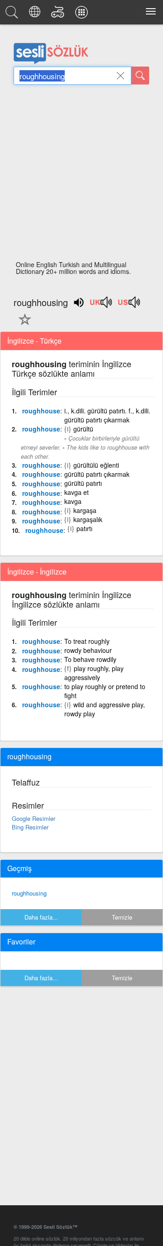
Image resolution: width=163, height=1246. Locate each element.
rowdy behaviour (88, 650)
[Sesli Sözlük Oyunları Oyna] (59, 14)
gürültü (83, 428)
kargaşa (84, 510)
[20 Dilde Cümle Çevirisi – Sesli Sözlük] (36, 14)
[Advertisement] (81, 175)
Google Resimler (33, 818)
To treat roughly (87, 641)
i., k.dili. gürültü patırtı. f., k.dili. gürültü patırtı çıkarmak (107, 415)
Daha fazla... (41, 917)
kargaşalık (87, 519)
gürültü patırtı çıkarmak (96, 474)
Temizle (122, 917)
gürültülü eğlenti (96, 465)
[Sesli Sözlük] (13, 14)
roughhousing (29, 893)
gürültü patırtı (83, 483)
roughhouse (41, 410)
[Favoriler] (23, 324)
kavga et (76, 492)
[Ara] (140, 76)
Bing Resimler (30, 827)
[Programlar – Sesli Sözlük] (83, 14)
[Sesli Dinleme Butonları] (101, 305)
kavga (73, 501)
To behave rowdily (90, 659)
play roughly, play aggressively (94, 673)
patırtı (84, 528)
